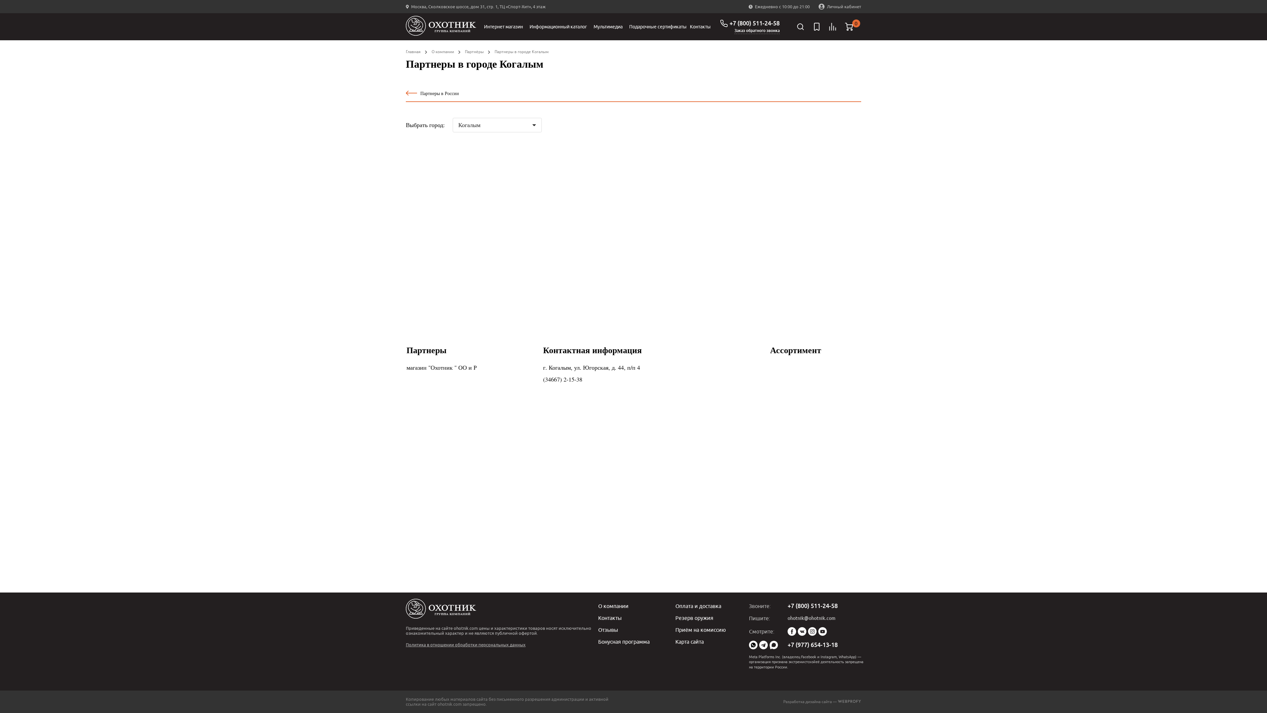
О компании (443, 51)
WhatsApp (753, 645)
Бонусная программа (624, 642)
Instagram (812, 631)
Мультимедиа (608, 26)
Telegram (763, 645)
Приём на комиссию (700, 630)
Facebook (792, 631)
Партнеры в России (439, 93)
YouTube (822, 631)
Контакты (700, 26)
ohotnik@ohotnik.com (811, 618)
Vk (802, 631)
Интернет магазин (503, 26)
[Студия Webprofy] (849, 701)
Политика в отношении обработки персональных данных (466, 644)
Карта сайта (689, 642)
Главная (413, 51)
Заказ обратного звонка (757, 30)
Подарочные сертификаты (658, 26)
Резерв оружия (694, 618)
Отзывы (608, 630)
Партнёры (474, 51)
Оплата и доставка (698, 606)
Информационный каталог (558, 26)
